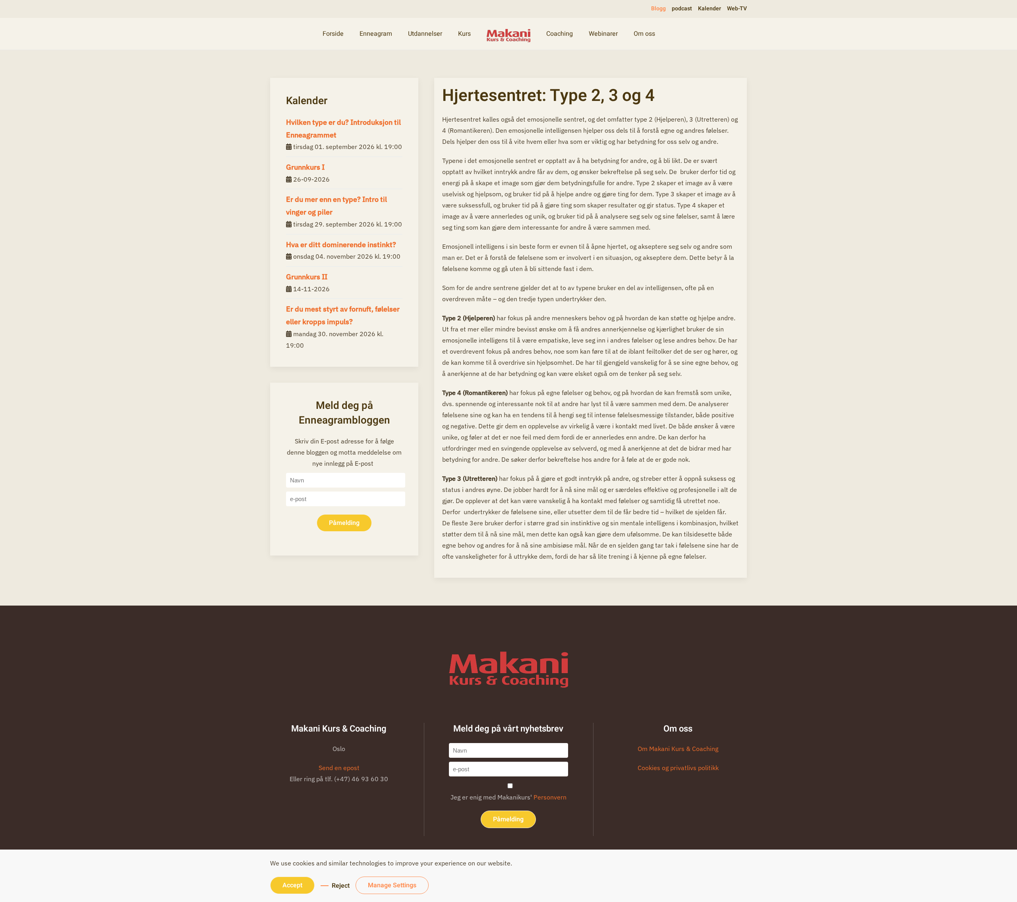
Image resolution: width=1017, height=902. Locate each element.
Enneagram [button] (376, 34)
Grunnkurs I (305, 167)
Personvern (550, 797)
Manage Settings (392, 885)
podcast (682, 8)
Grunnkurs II (306, 276)
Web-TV (737, 8)
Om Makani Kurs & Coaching (678, 749)
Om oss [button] (644, 34)
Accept (292, 885)
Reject (341, 885)
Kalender (709, 8)
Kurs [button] (464, 34)
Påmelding (344, 523)
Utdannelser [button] (425, 34)
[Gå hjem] (508, 34)
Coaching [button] (559, 34)
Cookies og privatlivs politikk (678, 768)
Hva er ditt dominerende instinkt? (341, 244)
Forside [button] (333, 34)
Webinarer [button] (603, 34)
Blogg (658, 8)
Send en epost (339, 768)
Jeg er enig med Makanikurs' (508, 797)
